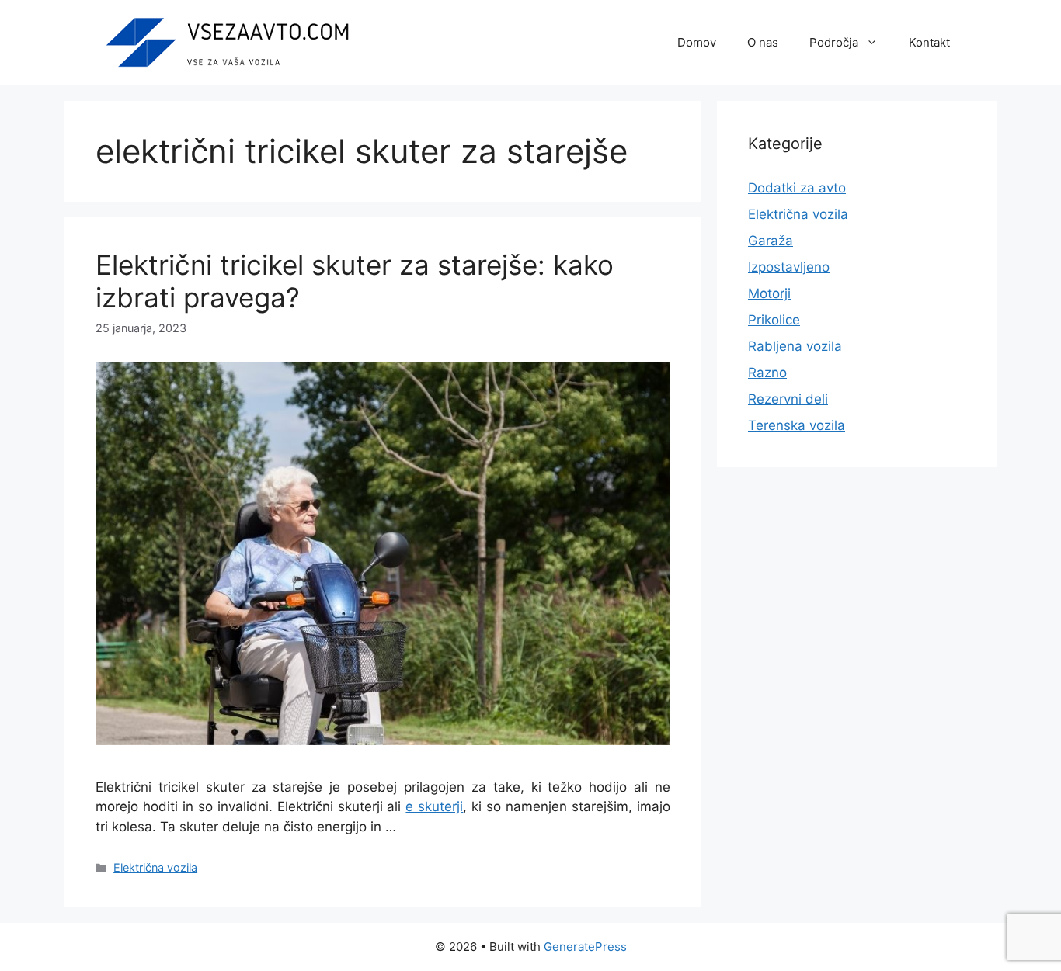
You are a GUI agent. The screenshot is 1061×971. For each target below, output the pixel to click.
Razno (767, 372)
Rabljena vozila (795, 346)
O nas (762, 42)
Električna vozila (155, 867)
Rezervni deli (788, 399)
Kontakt (929, 42)
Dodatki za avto (797, 188)
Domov (696, 42)
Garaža (770, 240)
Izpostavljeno (789, 267)
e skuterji (434, 806)
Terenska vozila (796, 425)
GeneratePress (585, 946)
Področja (833, 42)
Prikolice (774, 320)
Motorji (769, 293)
